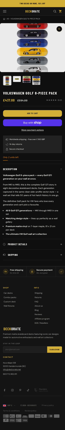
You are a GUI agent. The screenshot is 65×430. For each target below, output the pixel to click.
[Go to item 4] (36, 80)
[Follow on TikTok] (28, 390)
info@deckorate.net (12, 369)
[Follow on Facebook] (4, 390)
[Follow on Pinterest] (20, 390)
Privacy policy (48, 405)
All (8, 19)
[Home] (4, 19)
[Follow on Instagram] (12, 390)
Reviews (38, 314)
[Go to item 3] (26, 79)
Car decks (8, 293)
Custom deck (10, 301)
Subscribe (55, 350)
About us (39, 306)
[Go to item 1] (7, 80)
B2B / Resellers (41, 323)
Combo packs (10, 297)
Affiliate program (42, 318)
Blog (37, 310)
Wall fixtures (9, 306)
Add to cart (32, 113)
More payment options (32, 130)
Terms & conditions (11, 411)
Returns (38, 297)
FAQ (36, 301)
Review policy (30, 411)
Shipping (38, 293)
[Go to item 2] (17, 79)
